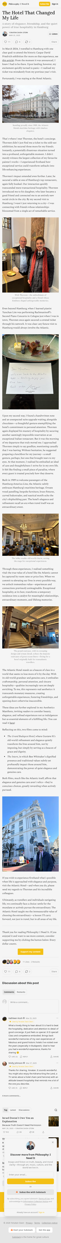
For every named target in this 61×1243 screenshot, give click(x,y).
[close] (53, 1142)
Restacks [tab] (21, 992)
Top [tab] (5, 1110)
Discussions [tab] (24, 1110)
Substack (16, 1237)
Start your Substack (23, 1230)
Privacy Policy (30, 1204)
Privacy (29, 1222)
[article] (30, 1125)
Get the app (44, 1230)
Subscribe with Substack (32, 1192)
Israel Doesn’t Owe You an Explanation (18, 1119)
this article (7, 60)
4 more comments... (11, 1095)
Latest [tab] (13, 1110)
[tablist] (14, 992)
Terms (37, 1222)
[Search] (56, 1110)
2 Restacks (35, 962)
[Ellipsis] (57, 1018)
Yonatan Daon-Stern (18, 33)
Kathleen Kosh (15, 1018)
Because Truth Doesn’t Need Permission (21, 1125)
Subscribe (44, 4)
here (12, 723)
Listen (55, 34)
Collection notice (49, 1222)
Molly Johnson (16, 1063)
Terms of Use (44, 1198)
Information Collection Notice (35, 1201)
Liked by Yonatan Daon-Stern (22, 1021)
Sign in (55, 4)
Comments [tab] (9, 992)
